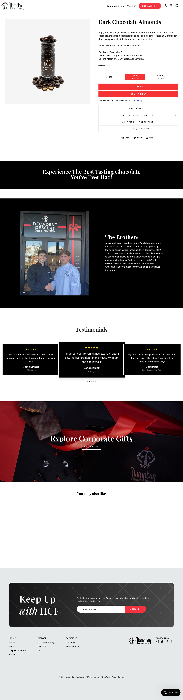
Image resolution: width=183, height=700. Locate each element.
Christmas (70, 642)
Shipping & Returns (18, 650)
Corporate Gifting (115, 6)
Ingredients (138, 109)
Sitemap (121, 677)
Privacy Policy (105, 677)
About (12, 642)
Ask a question (138, 129)
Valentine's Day (73, 646)
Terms (114, 677)
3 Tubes (135, 76)
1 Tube (108, 77)
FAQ (39, 650)
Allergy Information (138, 115)
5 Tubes (161, 76)
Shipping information (138, 122)
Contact (13, 654)
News (12, 646)
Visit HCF (131, 6)
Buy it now (138, 94)
